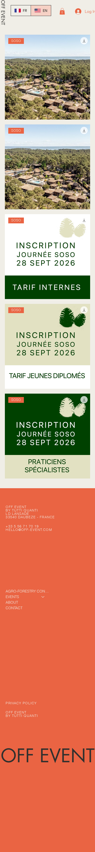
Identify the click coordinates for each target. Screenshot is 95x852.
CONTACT (14, 608)
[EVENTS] (43, 597)
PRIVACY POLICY (21, 703)
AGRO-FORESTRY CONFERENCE (27, 591)
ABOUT (12, 602)
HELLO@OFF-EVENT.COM (29, 529)
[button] (62, 11)
